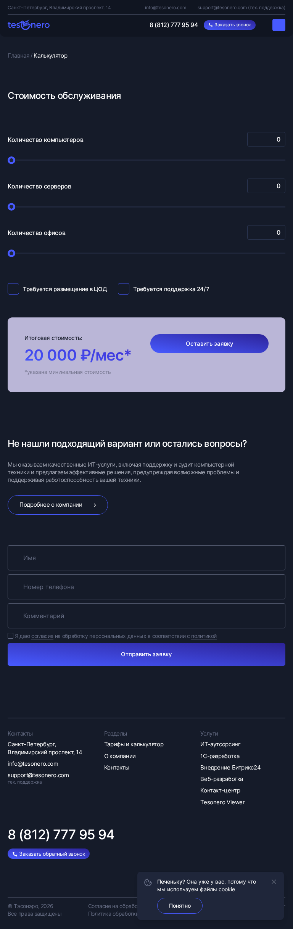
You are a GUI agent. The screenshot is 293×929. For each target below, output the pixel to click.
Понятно (180, 905)
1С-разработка (219, 756)
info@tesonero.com (165, 7)
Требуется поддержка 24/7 (171, 289)
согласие (42, 636)
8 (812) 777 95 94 (174, 25)
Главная (21, 55)
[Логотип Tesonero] (29, 24)
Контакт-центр (220, 790)
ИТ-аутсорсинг (220, 744)
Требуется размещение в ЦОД (64, 289)
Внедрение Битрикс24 (230, 767)
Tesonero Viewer (222, 802)
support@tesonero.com (222, 7)
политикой (204, 636)
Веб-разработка (221, 778)
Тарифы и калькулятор (134, 744)
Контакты (116, 767)
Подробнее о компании (50, 504)
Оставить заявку (209, 343)
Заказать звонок (232, 24)
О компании (120, 756)
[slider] (11, 160)
